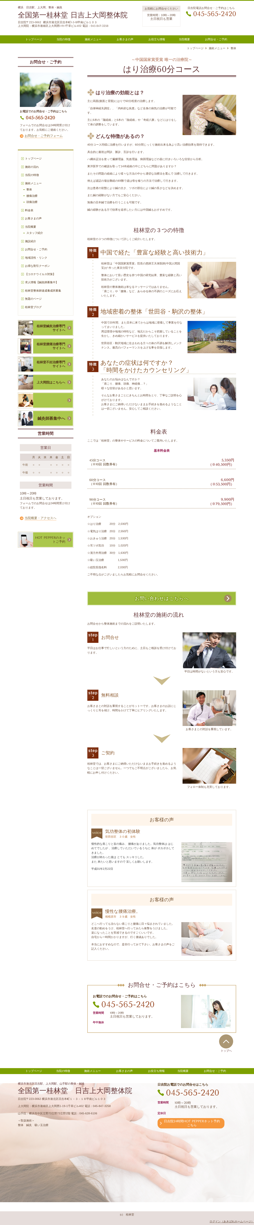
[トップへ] (226, 1041)
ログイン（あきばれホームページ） (232, 1221)
